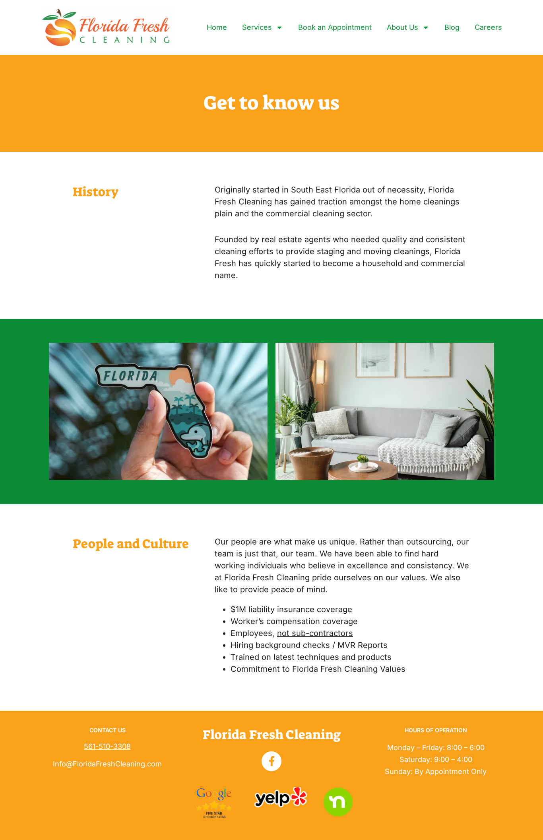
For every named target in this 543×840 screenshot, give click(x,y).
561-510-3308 (107, 746)
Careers (488, 27)
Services (257, 27)
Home (217, 27)
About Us (402, 27)
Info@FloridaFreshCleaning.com (107, 764)
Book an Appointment (335, 27)
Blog (452, 27)
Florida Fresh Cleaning (272, 734)
